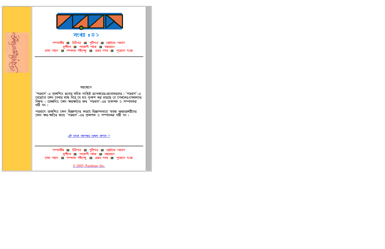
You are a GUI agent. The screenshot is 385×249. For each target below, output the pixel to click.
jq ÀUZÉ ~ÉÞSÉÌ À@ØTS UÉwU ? (89, 136)
